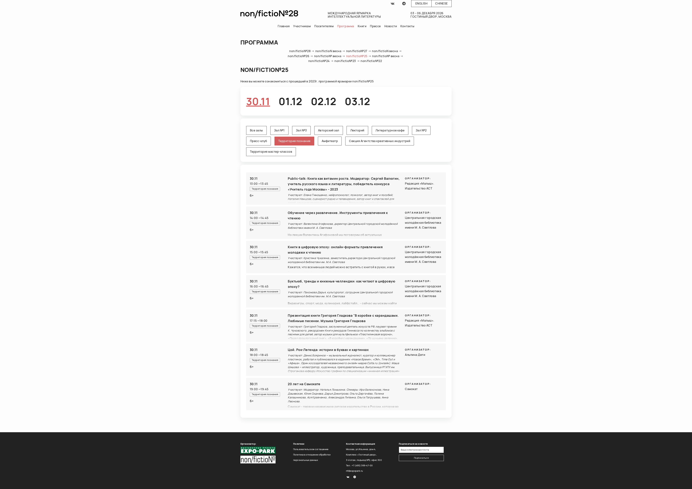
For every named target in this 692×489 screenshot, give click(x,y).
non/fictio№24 (319, 61)
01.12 (290, 101)
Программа (345, 26)
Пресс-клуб (258, 141)
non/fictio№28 (299, 51)
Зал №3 (301, 130)
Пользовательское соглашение (311, 449)
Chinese (441, 3)
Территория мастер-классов (271, 152)
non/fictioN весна (328, 51)
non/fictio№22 (371, 61)
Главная (284, 26)
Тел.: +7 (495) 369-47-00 (359, 465)
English (421, 3)
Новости (390, 26)
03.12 (357, 101)
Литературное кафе (390, 130)
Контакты (407, 26)
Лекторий (357, 130)
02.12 (323, 101)
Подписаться (421, 457)
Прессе (375, 26)
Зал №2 (421, 130)
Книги (362, 26)
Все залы (256, 130)
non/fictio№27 (356, 51)
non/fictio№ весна (327, 56)
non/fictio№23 (345, 61)
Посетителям (324, 26)
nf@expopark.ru (354, 470)
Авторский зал (328, 130)
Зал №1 (279, 130)
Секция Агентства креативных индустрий (379, 141)
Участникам (302, 26)
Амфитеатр (330, 141)
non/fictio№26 (298, 56)
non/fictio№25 (356, 56)
